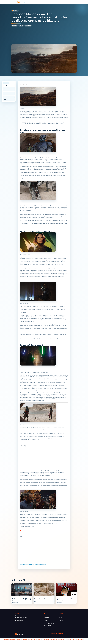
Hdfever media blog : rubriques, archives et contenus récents (74, 639)
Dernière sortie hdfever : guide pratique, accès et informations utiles (53, 639)
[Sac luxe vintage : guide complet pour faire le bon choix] (44, 589)
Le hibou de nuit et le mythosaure (7, 93)
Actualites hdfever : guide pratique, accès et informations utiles (32, 639)
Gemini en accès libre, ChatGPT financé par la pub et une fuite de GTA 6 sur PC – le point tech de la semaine (21, 600)
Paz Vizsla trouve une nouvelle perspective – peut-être (8, 89)
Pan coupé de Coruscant (8, 96)
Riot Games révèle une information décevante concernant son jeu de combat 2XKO (65, 600)
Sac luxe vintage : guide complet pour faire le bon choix (43, 599)
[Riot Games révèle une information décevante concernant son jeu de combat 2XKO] (66, 589)
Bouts (5, 99)
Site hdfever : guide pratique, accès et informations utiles (13, 639)
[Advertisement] (44, 35)
